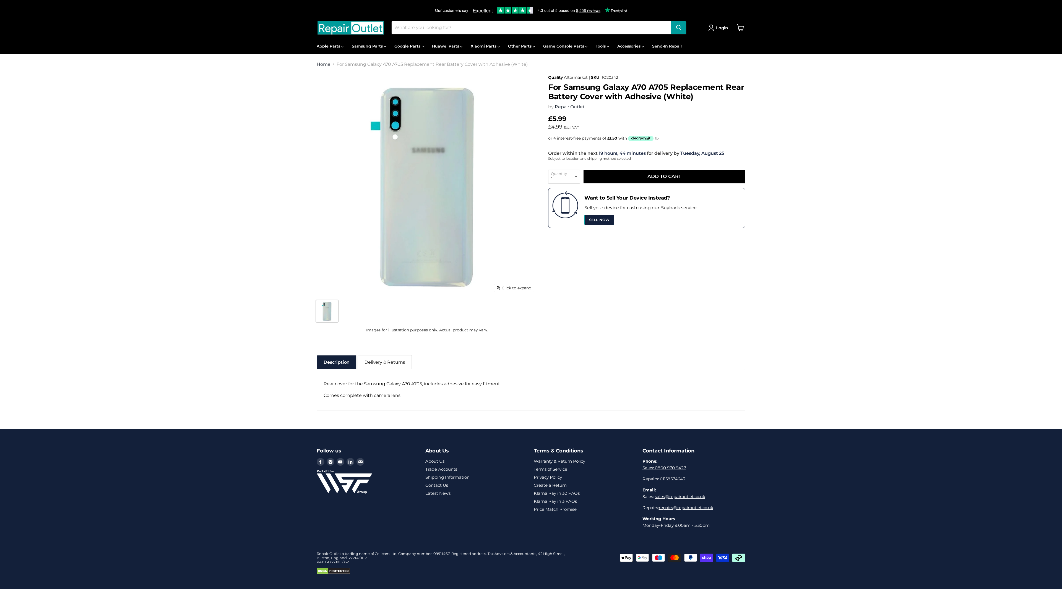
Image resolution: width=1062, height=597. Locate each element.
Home (323, 64)
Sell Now (599, 220)
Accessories (629, 46)
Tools (601, 46)
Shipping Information (447, 477)
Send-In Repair (667, 46)
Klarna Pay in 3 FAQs (555, 501)
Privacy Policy (548, 477)
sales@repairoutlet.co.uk (680, 496)
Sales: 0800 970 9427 (664, 467)
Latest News (438, 493)
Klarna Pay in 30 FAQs (557, 493)
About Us (434, 461)
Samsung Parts (368, 46)
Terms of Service (550, 469)
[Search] (678, 27)
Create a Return (550, 485)
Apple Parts (329, 46)
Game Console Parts (564, 46)
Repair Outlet (570, 106)
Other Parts (520, 46)
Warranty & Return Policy (559, 461)
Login (722, 27)
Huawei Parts (446, 46)
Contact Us (436, 485)
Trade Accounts (441, 469)
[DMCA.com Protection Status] (333, 573)
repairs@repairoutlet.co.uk (686, 507)
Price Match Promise (555, 509)
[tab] (336, 362)
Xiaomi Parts (484, 46)
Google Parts (407, 46)
